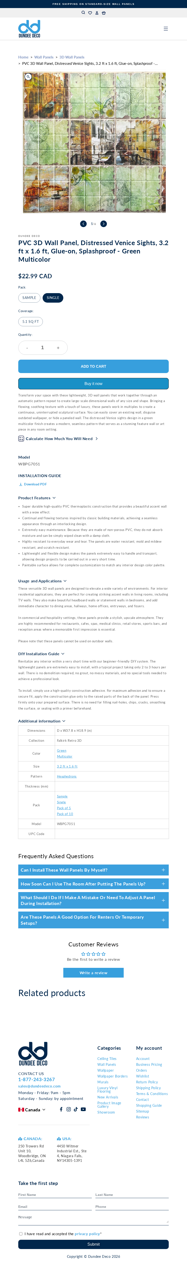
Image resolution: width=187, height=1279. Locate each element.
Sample (29, 298)
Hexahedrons (67, 776)
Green (61, 750)
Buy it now (93, 384)
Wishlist (142, 1076)
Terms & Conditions (152, 1094)
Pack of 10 (65, 814)
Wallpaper (105, 1070)
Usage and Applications (40, 580)
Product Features (34, 497)
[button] (104, 13)
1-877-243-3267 (36, 1079)
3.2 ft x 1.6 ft (67, 766)
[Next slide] (103, 224)
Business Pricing (149, 1064)
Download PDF (35, 484)
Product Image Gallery (109, 1104)
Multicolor (65, 756)
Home (23, 57)
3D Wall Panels (71, 57)
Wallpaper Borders (112, 1076)
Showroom (106, 1112)
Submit (93, 1244)
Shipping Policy (148, 1088)
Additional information (39, 721)
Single (53, 298)
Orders (141, 1070)
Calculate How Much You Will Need (59, 438)
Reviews (142, 1117)
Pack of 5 (64, 808)
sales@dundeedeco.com (39, 1086)
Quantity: (39, 341)
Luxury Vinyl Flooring (107, 1089)
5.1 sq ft (30, 321)
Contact (142, 1099)
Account (143, 1059)
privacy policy (87, 1233)
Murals (103, 1082)
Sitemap (142, 1111)
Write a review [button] (93, 972)
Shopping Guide (149, 1105)
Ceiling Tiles (107, 1059)
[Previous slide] (83, 224)
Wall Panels (44, 57)
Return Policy (147, 1082)
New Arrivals (107, 1097)
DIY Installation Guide (38, 653)
